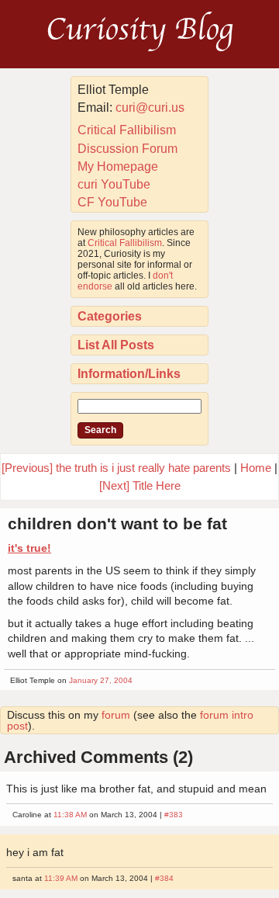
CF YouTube (112, 202)
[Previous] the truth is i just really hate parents (116, 467)
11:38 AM (70, 814)
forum (116, 715)
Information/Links (129, 373)
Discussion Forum (127, 148)
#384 (164, 878)
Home (255, 467)
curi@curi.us (149, 107)
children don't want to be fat (117, 523)
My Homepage (118, 166)
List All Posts (116, 345)
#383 (173, 814)
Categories (110, 316)
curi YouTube (114, 184)
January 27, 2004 (101, 680)
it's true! (29, 548)
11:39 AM (61, 878)
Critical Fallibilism (127, 130)
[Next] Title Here (140, 485)
